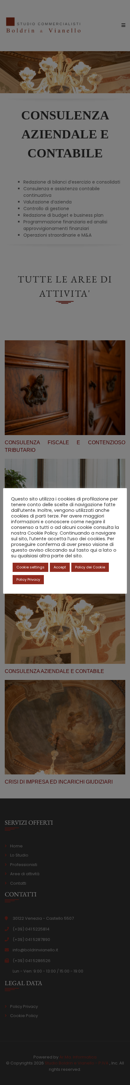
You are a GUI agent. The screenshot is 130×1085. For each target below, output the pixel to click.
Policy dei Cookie (90, 567)
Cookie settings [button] (30, 567)
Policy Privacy (28, 579)
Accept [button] (60, 567)
